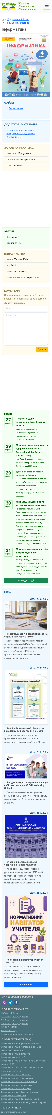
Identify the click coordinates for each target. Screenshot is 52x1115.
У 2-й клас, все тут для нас (14, 1017)
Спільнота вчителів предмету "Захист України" (24, 1102)
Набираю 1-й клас (10, 1013)
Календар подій (26, 580)
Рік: (8, 265)
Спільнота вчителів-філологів (15, 1054)
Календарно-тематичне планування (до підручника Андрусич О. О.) (20, 133)
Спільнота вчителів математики (16, 1085)
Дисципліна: (13, 159)
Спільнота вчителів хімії (13, 1057)
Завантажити (16, 108)
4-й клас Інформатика (17, 23)
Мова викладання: (16, 278)
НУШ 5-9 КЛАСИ (9, 1027)
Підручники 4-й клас (18, 19)
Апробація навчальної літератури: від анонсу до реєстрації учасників (24, 729)
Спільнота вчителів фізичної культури (19, 1092)
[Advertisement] (26, 199)
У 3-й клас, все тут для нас (14, 1020)
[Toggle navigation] (47, 7)
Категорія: (12, 153)
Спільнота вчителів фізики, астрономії (20, 1043)
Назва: (9, 259)
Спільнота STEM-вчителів (13, 1095)
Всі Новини (26, 984)
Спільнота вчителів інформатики (17, 1078)
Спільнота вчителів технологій (16, 1074)
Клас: (9, 165)
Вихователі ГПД (9, 1030)
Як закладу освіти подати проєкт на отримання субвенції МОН (26, 635)
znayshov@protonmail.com (14, 1112)
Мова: (9, 271)
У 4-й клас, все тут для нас (14, 1023)
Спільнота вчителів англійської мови (19, 1081)
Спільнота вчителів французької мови (20, 1099)
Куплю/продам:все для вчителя (17, 1034)
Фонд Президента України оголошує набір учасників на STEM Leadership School (26, 785)
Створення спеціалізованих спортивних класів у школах (20, 863)
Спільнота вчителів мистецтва (16, 1088)
